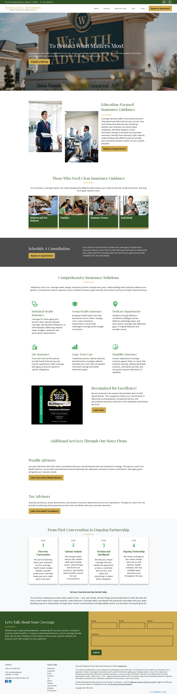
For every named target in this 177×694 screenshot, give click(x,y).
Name (93, 621)
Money (49, 681)
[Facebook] (169, 2)
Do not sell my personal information (120, 684)
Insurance (50, 676)
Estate (49, 673)
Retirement (51, 668)
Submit (96, 652)
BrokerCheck (122, 666)
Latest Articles (52, 686)
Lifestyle (50, 683)
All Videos (50, 688)
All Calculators (52, 691)
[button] (96, 8)
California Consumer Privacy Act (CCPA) (143, 682)
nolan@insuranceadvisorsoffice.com (17, 678)
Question (95, 634)
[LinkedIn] (164, 2)
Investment (51, 671)
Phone (150, 621)
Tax (48, 678)
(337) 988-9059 (48, 2)
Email (121, 621)
